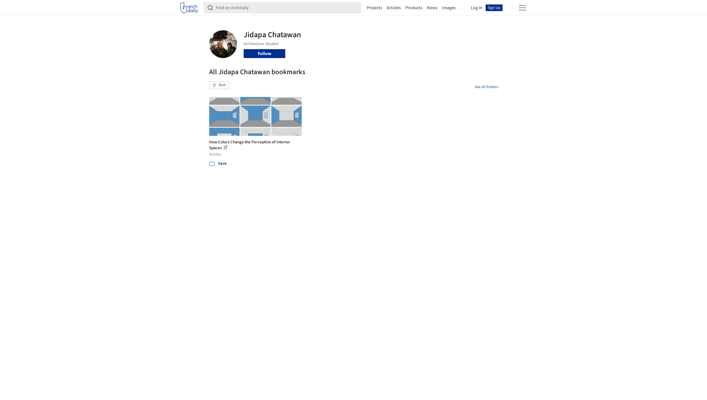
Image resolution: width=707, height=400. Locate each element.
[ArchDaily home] (189, 7)
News (432, 8)
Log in (476, 8)
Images (449, 8)
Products (414, 8)
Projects (374, 8)
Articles (394, 8)
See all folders (486, 87)
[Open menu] (522, 7)
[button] (219, 85)
